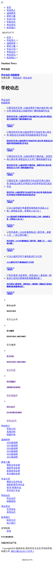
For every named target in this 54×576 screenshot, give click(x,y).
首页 (9, 7)
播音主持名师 (13, 465)
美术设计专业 (13, 490)
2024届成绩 (12, 448)
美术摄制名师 (13, 473)
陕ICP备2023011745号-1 (22, 551)
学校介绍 (11, 429)
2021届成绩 (12, 457)
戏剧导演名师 (13, 468)
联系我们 (11, 27)
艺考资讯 (11, 509)
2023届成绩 (12, 451)
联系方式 (11, 520)
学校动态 (11, 22)
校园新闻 (5, 103)
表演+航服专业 (14, 487)
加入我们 (11, 523)
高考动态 (11, 512)
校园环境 (11, 434)
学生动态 (27, 78)
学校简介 (11, 10)
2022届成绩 (12, 454)
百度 (9, 531)
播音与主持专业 (14, 481)
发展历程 (11, 431)
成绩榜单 (11, 13)
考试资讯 (11, 25)
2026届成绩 (12, 442)
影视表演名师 (13, 471)
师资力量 (11, 16)
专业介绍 (11, 19)
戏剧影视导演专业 (15, 484)
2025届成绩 (12, 445)
